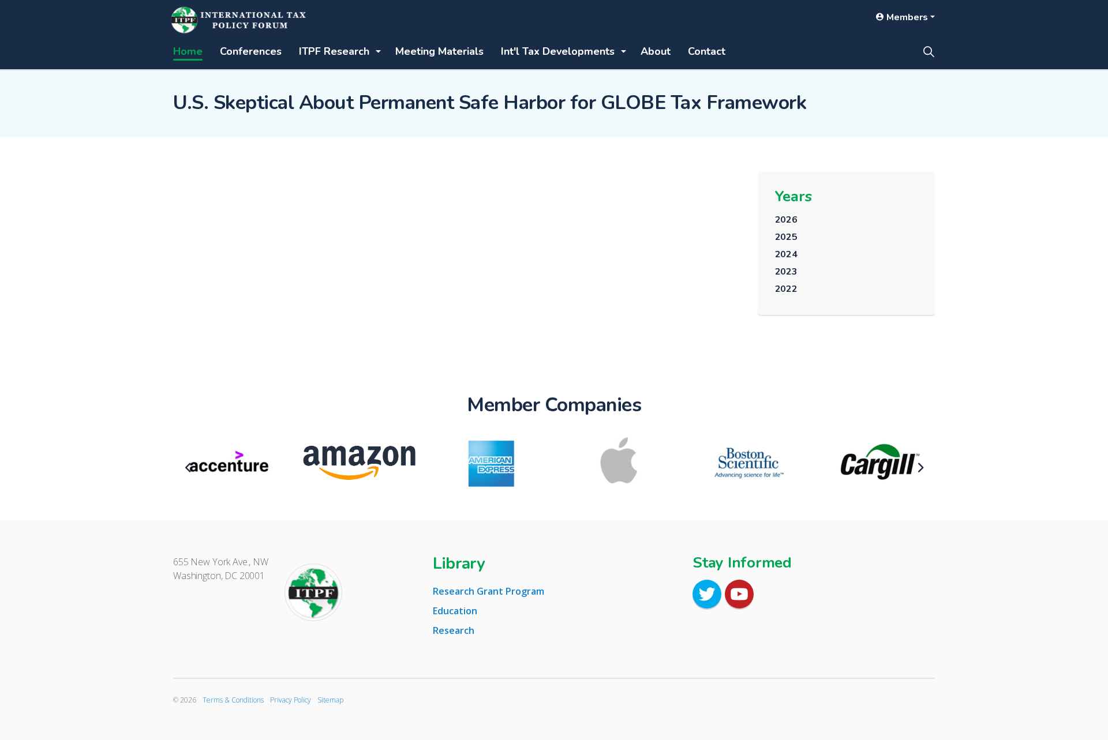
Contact (590, 51)
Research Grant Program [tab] (488, 591)
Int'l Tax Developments (472, 51)
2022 (786, 289)
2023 (786, 271)
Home (181, 51)
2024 (786, 254)
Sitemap (330, 700)
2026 (786, 219)
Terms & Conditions (233, 700)
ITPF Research (294, 51)
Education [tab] (455, 610)
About (552, 51)
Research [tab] (453, 630)
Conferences (229, 51)
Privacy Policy (290, 700)
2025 (786, 237)
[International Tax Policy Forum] (239, 20)
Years (793, 196)
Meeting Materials (380, 51)
